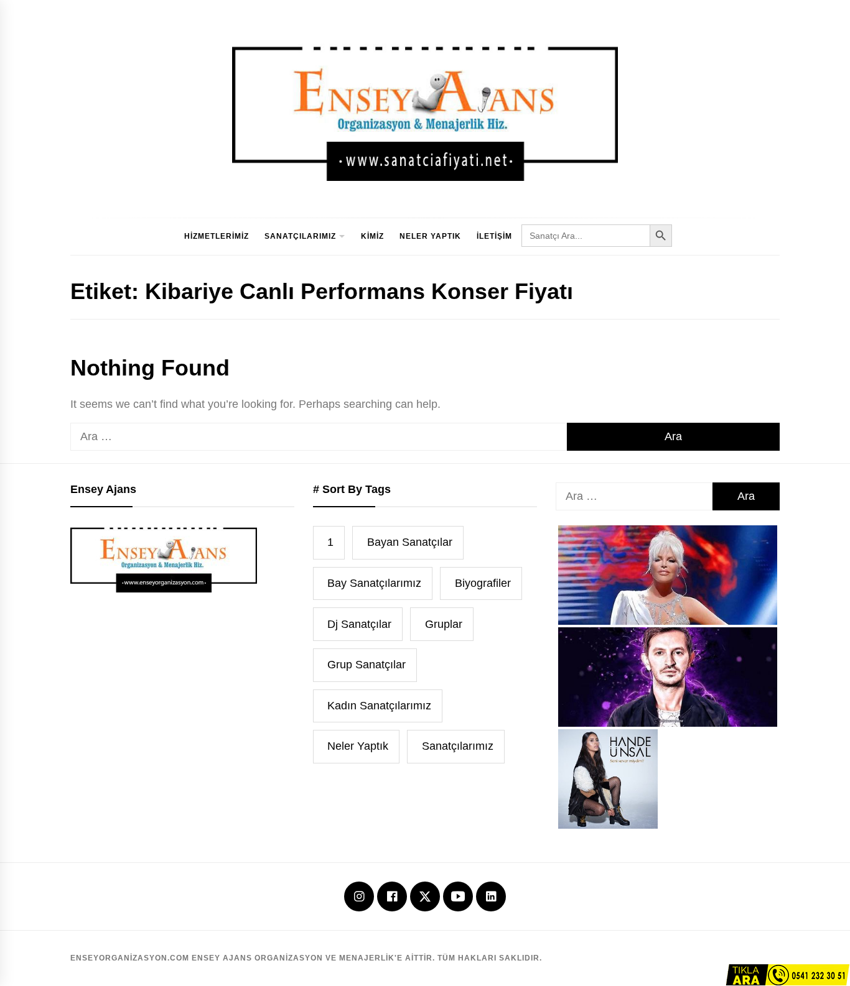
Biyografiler (483, 583)
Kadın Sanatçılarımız (379, 705)
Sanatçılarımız (300, 236)
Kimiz (372, 236)
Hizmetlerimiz (216, 236)
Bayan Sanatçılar (409, 542)
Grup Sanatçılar (366, 664)
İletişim (494, 236)
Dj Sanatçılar (359, 624)
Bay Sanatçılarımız (374, 583)
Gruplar (443, 624)
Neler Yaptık (430, 236)
